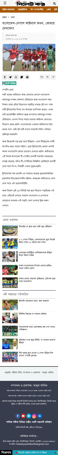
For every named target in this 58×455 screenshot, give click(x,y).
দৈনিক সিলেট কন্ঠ (11, 35)
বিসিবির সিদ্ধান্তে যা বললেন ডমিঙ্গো (32, 314)
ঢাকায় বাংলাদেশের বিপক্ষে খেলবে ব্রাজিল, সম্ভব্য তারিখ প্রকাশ (35, 267)
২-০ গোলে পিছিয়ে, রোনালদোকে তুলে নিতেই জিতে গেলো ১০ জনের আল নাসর (37, 241)
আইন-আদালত (8, 9)
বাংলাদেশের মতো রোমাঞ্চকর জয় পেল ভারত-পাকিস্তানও (37, 328)
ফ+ (42, 77)
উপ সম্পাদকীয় (37, 9)
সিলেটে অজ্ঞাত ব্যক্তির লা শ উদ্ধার (30, 452)
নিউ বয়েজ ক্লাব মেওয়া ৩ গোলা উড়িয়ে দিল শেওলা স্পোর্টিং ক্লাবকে (36, 354)
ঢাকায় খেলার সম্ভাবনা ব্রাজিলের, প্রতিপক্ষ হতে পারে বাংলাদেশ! (37, 280)
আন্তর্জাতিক (22, 9)
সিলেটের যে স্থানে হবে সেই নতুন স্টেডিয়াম (35, 226)
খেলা (49, 9)
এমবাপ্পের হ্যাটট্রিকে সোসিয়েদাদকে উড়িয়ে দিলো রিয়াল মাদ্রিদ (35, 254)
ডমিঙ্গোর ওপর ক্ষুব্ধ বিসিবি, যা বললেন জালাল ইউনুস (37, 341)
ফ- (48, 77)
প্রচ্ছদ (4, 17)
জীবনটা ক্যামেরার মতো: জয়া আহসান (34, 301)
